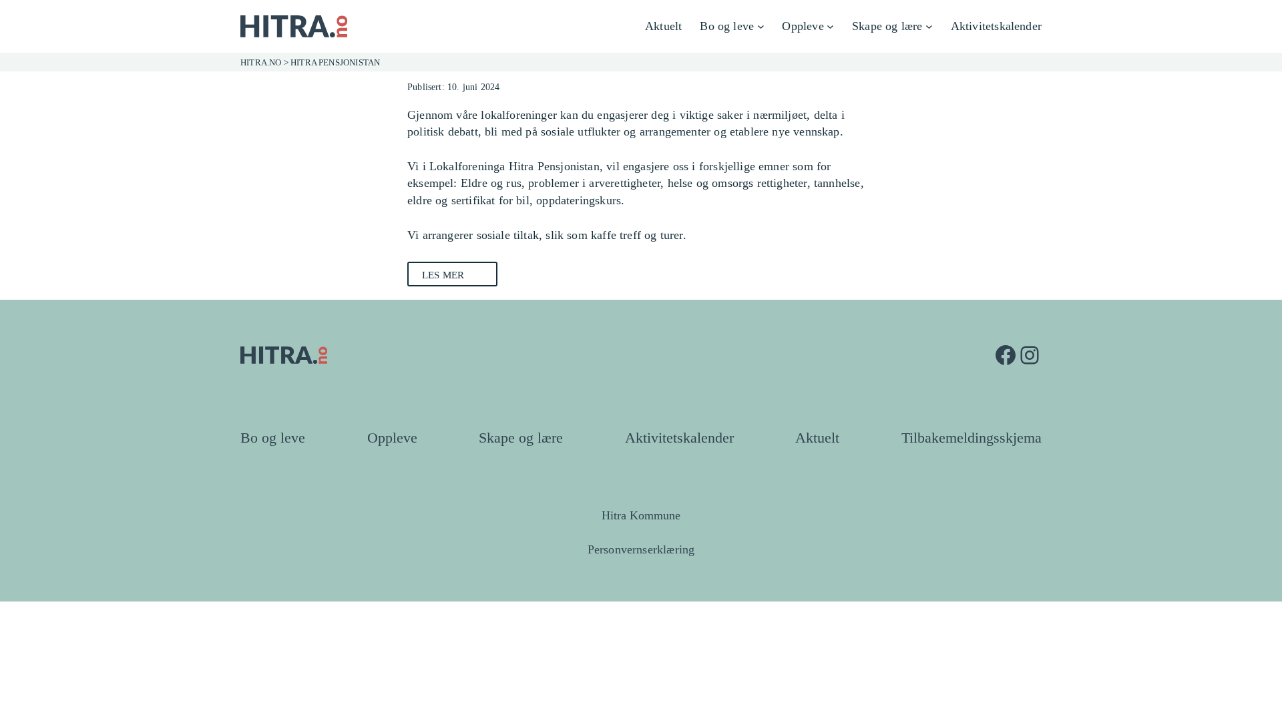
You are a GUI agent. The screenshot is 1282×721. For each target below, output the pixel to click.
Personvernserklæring (641, 549)
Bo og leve (272, 438)
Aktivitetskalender (679, 438)
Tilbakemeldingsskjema (971, 438)
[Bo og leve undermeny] (761, 26)
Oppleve (392, 438)
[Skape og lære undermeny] (929, 26)
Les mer (443, 275)
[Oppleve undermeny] (830, 26)
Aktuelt (817, 438)
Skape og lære (521, 438)
